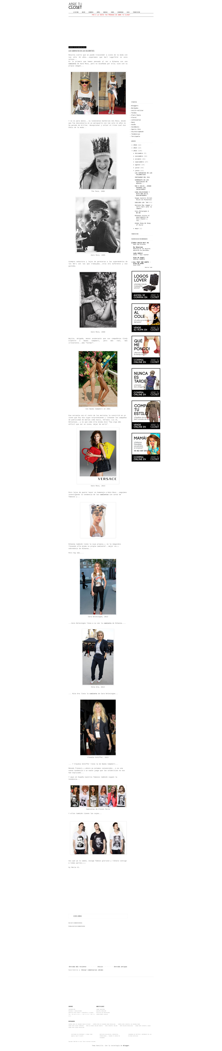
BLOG (128, 12)
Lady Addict (138, 253)
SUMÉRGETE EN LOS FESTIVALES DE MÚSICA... (142, 181)
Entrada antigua (120, 967)
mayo (137, 228)
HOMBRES (91, 12)
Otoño (133, 124)
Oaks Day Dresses (139, 244)
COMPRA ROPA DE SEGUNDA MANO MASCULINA (104, 1024)
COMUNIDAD (120, 12)
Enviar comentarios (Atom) (92, 970)
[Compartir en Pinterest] (81, 916)
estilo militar (137, 110)
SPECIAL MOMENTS (139, 259)
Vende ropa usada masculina (76, 1027)
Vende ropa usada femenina (76, 1025)
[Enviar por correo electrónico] (74, 916)
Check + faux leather (141, 255)
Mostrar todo (148, 267)
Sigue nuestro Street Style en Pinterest (143, 199)
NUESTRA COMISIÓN (101, 1011)
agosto (138, 165)
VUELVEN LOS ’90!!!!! (143, 202)
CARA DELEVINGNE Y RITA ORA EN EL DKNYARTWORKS (142, 193)
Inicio (100, 967)
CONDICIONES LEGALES (102, 1014)
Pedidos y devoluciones (75, 1011)
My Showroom (138, 247)
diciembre (139, 153)
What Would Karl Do (141, 243)
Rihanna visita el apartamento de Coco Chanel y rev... (142, 218)
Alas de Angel (138, 258)
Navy (133, 122)
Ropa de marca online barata (94, 1025)
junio (137, 170)
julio (137, 168)
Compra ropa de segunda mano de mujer (79, 1024)
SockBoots (135, 127)
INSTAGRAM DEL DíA (142, 177)
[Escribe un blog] (76, 916)
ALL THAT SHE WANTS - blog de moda (142, 262)
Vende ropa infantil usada (143, 1025)
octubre (138, 159)
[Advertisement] (111, 31)
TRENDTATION (136, 12)
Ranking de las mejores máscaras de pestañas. (141, 249)
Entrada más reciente (77, 967)
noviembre (139, 156)
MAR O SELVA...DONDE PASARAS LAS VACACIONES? (143, 187)
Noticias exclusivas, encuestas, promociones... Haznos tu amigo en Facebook (110, 1036)
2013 (135, 151)
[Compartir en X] (77, 916)
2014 (135, 148)
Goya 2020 (136, 265)
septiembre (140, 162)
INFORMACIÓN (72, 1009)
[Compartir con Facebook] (79, 916)
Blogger (126, 1045)
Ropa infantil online (111, 1025)
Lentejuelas (136, 120)
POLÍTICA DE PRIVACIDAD (103, 1012)
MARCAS (105, 12)
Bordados (134, 108)
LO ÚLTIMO (76, 12)
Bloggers (134, 106)
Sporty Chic (136, 129)
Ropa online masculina (126, 1025)
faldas (134, 113)
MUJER (83, 12)
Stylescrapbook (137, 132)
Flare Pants (136, 115)
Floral (134, 117)
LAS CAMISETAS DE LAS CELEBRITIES (143, 173)
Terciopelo (135, 136)
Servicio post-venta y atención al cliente (81, 1012)
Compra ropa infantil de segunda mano (129, 1024)
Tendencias (135, 134)
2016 (135, 145)
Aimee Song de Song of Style (142, 224)
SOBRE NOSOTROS (100, 1009)
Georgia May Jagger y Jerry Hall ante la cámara (143, 207)
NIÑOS (98, 12)
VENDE (112, 12)
